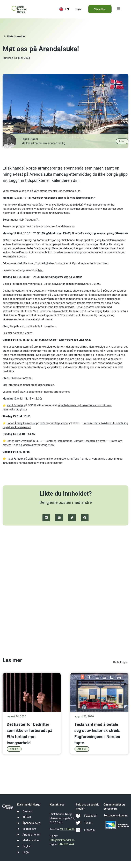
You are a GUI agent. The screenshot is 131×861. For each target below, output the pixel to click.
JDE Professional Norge (42, 458)
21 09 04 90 (67, 829)
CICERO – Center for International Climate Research (64, 441)
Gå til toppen (120, 662)
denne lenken (46, 385)
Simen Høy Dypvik (18, 441)
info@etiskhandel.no (62, 840)
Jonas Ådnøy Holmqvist (21, 423)
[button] (118, 9)
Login (79, 9)
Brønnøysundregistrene (54, 423)
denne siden (42, 226)
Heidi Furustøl (15, 405)
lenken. (28, 333)
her (40, 270)
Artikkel (14, 749)
